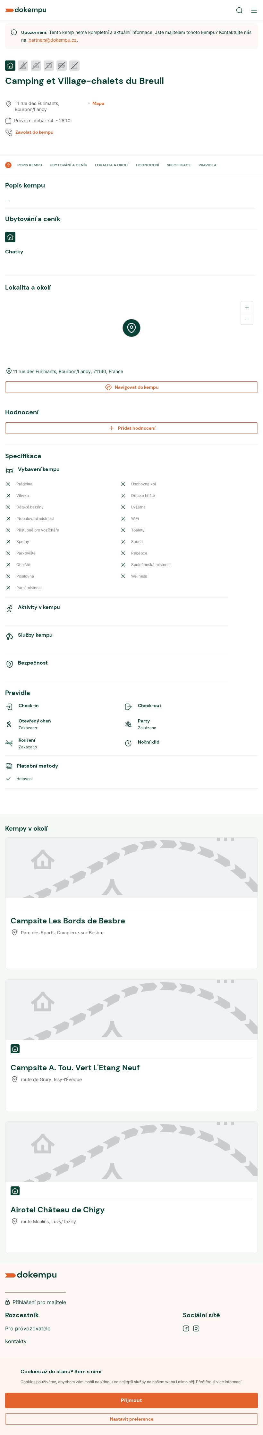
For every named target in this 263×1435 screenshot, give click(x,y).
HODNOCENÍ (147, 165)
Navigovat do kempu (137, 387)
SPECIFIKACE (179, 165)
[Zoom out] (247, 318)
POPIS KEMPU (29, 165)
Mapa (98, 103)
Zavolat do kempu (34, 132)
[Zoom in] (247, 307)
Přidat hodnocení (137, 428)
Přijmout (131, 1400)
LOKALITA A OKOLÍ (111, 165)
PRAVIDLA (207, 165)
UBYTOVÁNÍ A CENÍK (68, 165)
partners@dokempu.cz (52, 40)
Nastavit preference (131, 1419)
